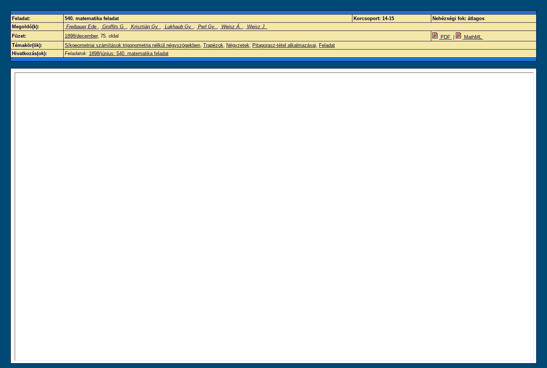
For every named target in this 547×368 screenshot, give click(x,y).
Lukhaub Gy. (178, 26)
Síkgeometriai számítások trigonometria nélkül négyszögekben (132, 45)
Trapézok (213, 45)
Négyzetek (237, 45)
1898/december (81, 36)
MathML (473, 37)
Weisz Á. (231, 26)
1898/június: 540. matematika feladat (129, 53)
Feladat (327, 45)
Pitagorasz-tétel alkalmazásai (284, 45)
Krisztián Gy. (144, 26)
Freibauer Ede (81, 26)
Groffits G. (114, 26)
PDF (445, 37)
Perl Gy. (206, 26)
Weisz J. (257, 26)
